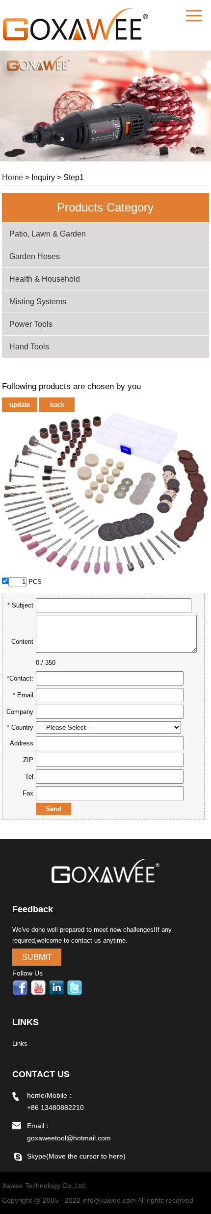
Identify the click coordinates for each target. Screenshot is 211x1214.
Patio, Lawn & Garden (47, 234)
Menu (194, 15)
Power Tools (31, 324)
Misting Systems (37, 301)
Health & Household (44, 279)
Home (12, 177)
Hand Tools (29, 347)
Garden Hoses (34, 256)
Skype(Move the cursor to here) (76, 1156)
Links (19, 1043)
